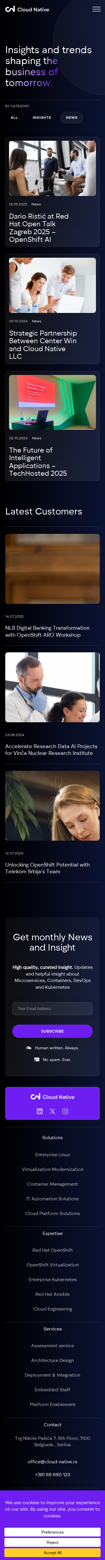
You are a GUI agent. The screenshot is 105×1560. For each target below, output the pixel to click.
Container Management (52, 1184)
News (72, 117)
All (14, 117)
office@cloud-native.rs (52, 1461)
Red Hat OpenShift (52, 1250)
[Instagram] (65, 1111)
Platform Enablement (53, 1404)
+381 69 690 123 (52, 1474)
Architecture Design (52, 1360)
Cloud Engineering (52, 1309)
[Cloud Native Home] (27, 9)
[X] (52, 1111)
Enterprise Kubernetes (53, 1279)
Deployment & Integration (52, 1375)
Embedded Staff (52, 1390)
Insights (42, 117)
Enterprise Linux (52, 1154)
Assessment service (52, 1345)
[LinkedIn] (40, 1111)
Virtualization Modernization (52, 1169)
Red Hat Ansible (52, 1294)
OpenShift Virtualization (53, 1265)
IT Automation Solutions (52, 1198)
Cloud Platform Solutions (52, 1213)
